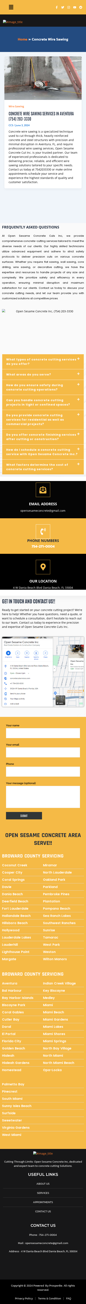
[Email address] (43, 490)
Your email (12, 744)
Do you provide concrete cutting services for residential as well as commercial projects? (35, 419)
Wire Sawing (16, 106)
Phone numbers (43, 540)
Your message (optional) (21, 783)
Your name (12, 725)
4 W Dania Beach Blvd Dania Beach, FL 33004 (43, 588)
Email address (43, 503)
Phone (10, 763)
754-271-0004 (43, 546)
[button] (11, 7)
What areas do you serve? (28, 374)
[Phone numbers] (43, 531)
